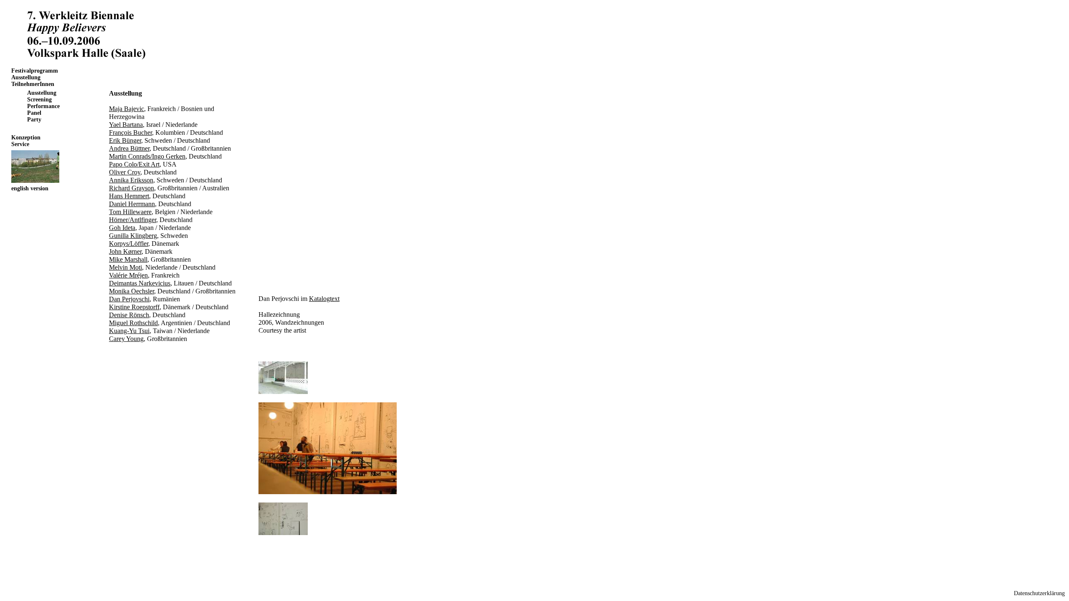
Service (20, 144)
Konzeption (26, 137)
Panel (34, 113)
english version (29, 188)
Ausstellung (26, 77)
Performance (43, 106)
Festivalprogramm (34, 71)
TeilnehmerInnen (32, 84)
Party (34, 119)
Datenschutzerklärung (1039, 593)
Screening (39, 99)
